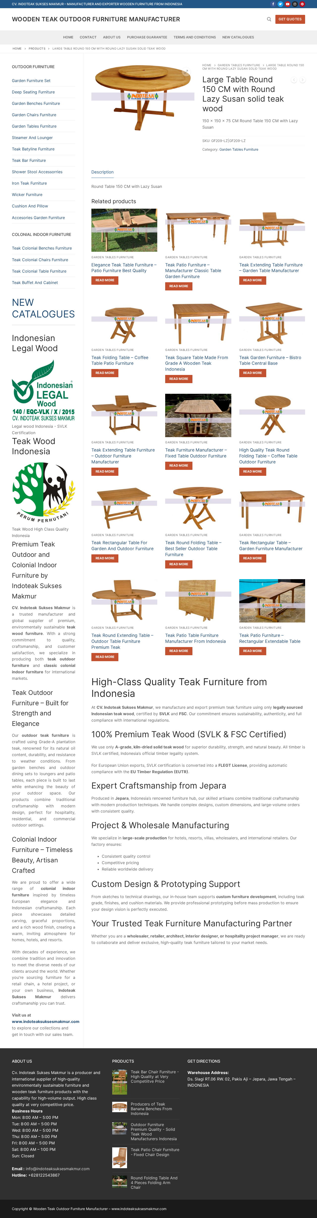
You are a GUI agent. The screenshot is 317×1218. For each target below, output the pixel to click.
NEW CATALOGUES (43, 308)
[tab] (102, 172)
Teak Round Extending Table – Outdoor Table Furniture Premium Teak (122, 641)
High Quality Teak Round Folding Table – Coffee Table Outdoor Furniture (268, 455)
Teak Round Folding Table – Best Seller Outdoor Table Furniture (193, 548)
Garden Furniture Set (31, 80)
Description (102, 172)
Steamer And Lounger (32, 137)
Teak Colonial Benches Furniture (42, 248)
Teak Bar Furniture (29, 160)
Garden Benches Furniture (36, 103)
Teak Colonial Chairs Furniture (40, 259)
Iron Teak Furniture (29, 183)
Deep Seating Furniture (33, 91)
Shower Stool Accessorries (37, 171)
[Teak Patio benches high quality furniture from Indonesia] (303, 81)
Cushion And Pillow (30, 205)
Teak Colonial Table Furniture (39, 271)
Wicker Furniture (27, 194)
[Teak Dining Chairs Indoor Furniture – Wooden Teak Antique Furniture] (294, 81)
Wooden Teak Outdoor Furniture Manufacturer (96, 19)
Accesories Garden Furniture (38, 217)
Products (37, 48)
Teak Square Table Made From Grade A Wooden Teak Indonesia (196, 363)
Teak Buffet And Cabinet (35, 282)
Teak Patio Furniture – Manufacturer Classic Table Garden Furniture (193, 270)
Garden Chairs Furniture (34, 114)
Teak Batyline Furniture (33, 148)
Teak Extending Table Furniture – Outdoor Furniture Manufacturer (123, 455)
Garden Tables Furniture (239, 65)
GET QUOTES (290, 19)
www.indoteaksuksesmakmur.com (45, 1021)
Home (17, 48)
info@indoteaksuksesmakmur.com (58, 1168)
